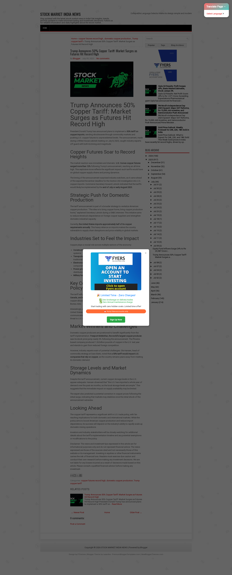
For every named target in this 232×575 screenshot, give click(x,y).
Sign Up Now (116, 319)
